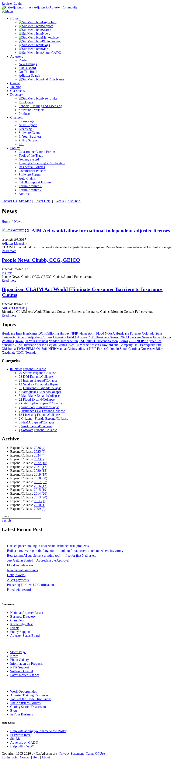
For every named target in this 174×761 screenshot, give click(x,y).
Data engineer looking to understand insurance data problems (48, 546)
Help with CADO (22, 746)
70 (20, 373)
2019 (40, 474)
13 (20, 384)
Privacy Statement (71, 753)
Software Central (21, 671)
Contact (25, 757)
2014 (40, 493)
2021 (40, 467)
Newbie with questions (22, 570)
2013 (40, 497)
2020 (40, 470)
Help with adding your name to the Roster (38, 731)
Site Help (74, 201)
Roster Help (42, 201)
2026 (39, 448)
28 (20, 376)
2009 (39, 509)
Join (15, 757)
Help (36, 757)
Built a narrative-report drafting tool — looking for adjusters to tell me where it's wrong (65, 550)
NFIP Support (19, 667)
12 (20, 414)
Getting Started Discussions (28, 706)
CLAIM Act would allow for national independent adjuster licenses (97, 230)
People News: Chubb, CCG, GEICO (41, 260)
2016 (40, 486)
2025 (39, 451)
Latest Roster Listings (24, 675)
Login (18, 3)
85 (20, 388)
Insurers (7, 273)
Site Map (25, 201)
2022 (40, 463)
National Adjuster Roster (26, 612)
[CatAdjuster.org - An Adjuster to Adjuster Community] (39, 7)
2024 (39, 455)
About (45, 757)
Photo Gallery (19, 659)
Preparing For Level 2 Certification (30, 585)
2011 (39, 501)
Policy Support (20, 632)
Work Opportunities (23, 691)
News (18, 221)
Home (6, 221)
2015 (40, 489)
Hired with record (19, 589)
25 (20, 380)
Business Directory (23, 616)
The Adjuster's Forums (25, 703)
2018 (40, 478)
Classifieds (17, 620)
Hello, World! (16, 575)
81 (12, 369)
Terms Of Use (95, 753)
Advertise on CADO (24, 742)
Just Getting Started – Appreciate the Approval (38, 560)
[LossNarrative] (13, 230)
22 (20, 399)
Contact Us (9, 201)
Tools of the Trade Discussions (30, 699)
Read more (9, 251)
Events (59, 201)
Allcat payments (18, 580)
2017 (40, 482)
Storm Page (18, 652)
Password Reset (20, 735)
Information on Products (26, 663)
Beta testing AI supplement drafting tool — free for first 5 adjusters (51, 555)
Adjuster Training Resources (29, 695)
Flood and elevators (20, 565)
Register (7, 3)
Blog (13, 710)
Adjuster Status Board (25, 635)
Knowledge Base (21, 624)
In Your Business (21, 714)
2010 (39, 505)
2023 (39, 459)
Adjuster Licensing (14, 243)
